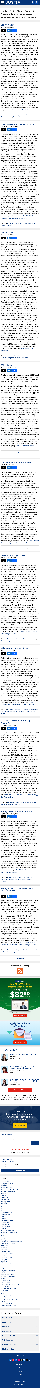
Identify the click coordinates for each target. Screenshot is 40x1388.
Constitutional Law (6, 1211)
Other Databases (9, 1344)
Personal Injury (5, 641)
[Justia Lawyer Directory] (29, 1360)
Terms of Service (20, 1378)
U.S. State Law (8, 1340)
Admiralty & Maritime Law (9, 1182)
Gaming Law (4, 1240)
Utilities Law (4, 1301)
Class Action (4, 1205)
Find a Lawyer (6, 1134)
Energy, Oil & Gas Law (7, 1230)
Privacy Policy (20, 1381)
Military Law (4, 1272)
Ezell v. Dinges (7, 25)
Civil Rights (4, 1203)
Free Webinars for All (9, 1050)
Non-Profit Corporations (8, 1276)
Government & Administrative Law (11, 1242)
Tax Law (33, 950)
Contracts (19, 223)
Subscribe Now (20, 1125)
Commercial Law (6, 1207)
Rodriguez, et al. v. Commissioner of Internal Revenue (17, 889)
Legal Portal (20, 1368)
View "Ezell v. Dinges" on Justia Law (20, 110)
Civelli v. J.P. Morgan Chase (13, 555)
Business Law (11, 115)
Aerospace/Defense (7, 1184)
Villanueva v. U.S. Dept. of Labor (15, 648)
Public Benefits (5, 1286)
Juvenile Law (4, 1261)
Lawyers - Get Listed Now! (20, 1149)
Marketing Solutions (10, 1349)
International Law (6, 1255)
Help (20, 1374)
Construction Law (6, 1213)
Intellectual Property (7, 1253)
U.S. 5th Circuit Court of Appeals (10, 804)
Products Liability (6, 1282)
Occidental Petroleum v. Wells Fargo (17, 124)
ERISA (2, 1236)
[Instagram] (19, 1360)
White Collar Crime (6, 1303)
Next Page (20, 959)
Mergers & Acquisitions (22, 358)
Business (5, 1326)
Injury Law (4, 1249)
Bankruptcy (4, 1197)
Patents (3, 1278)
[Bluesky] (24, 1360)
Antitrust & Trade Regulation (15, 356)
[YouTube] (13, 1360)
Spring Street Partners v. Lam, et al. (17, 811)
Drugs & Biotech (6, 1224)
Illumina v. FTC (7, 232)
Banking (9, 877)
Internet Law (5, 1259)
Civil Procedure (20, 453)
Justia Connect (20, 1364)
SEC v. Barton (7, 365)
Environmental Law (6, 117)
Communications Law (7, 1209)
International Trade (6, 1257)
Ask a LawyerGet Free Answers (8, 1160)
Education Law (5, 1226)
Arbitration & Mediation (8, 1191)
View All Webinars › (20, 1090)
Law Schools (7, 1331)
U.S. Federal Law (8, 1336)
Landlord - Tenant (6, 1265)
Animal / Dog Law (6, 1187)
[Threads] (21, 1360)
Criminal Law (5, 1222)
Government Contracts (8, 1243)
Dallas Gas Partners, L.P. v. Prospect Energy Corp (17, 722)
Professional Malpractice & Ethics (11, 879)
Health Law (4, 1245)
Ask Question (20, 1170)
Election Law (5, 1228)
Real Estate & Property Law (9, 1288)
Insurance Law (32, 548)
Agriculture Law (5, 1185)
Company (20, 1371)
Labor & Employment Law (12, 711)
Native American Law (7, 1274)
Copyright (4, 1218)
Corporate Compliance (23, 115)
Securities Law (17, 117)
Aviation (3, 1193)
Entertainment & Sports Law (9, 1232)
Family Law (4, 1238)
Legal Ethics (4, 1267)
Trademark (4, 1294)
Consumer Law (5, 1214)
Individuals (6, 1322)
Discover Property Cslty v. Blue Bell (16, 462)
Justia (23, 1356)
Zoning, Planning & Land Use (9, 1305)
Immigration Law (6, 1247)
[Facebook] (16, 1360)
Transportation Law (7, 1296)
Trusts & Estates (6, 225)
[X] (27, 1360)
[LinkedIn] (10, 1360)
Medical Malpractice (7, 1269)
